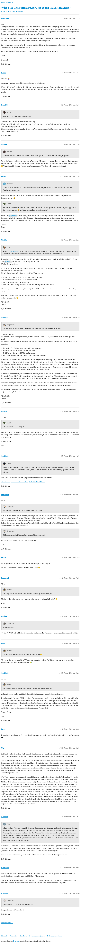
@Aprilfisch (13, 215)
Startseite (4, 936)
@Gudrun (8, 261)
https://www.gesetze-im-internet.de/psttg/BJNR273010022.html (23, 482)
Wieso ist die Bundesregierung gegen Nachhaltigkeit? (36, 7)
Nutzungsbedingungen (37, 936)
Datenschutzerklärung (54, 936)
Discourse (16, 941)
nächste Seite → (7, 923)
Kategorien (13, 936)
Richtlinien (23, 936)
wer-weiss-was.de (7, 2)
